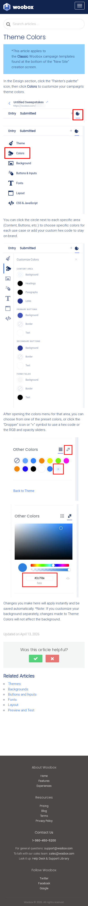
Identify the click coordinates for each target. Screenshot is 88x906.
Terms (44, 815)
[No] (52, 658)
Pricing (44, 806)
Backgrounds (18, 689)
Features (44, 781)
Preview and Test (21, 710)
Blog (44, 811)
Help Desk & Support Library (50, 858)
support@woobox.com (58, 848)
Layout (13, 705)
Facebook (44, 883)
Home (44, 776)
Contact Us (44, 832)
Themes (14, 684)
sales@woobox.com (61, 853)
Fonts (12, 700)
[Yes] (35, 658)
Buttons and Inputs (22, 694)
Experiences (44, 785)
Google (44, 888)
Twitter (44, 878)
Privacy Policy (44, 820)
